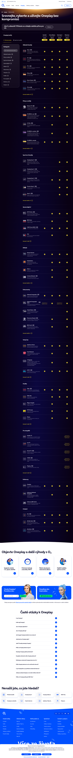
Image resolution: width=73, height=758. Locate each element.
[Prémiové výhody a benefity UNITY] (27, 566)
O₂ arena (32, 723)
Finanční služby (6, 733)
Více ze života (19, 733)
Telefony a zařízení (6, 731)
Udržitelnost (46, 731)
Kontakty (59, 723)
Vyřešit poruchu (61, 731)
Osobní (4, 1)
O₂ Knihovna (69, 1)
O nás (45, 721)
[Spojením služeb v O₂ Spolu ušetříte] (10, 566)
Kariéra (45, 736)
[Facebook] (59, 713)
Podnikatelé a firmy (12, 1)
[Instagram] (56, 713)
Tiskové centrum (47, 726)
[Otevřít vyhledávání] (62, 5)
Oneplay (4, 728)
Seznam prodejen (61, 726)
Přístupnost (46, 733)
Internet (4, 726)
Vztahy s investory (47, 723)
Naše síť (18, 736)
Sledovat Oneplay (62, 1)
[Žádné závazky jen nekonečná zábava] (45, 566)
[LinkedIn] (68, 713)
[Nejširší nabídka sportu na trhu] (63, 566)
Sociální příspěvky (20, 731)
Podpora (59, 721)
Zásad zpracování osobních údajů (23, 602)
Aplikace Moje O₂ (20, 723)
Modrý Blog (32, 728)
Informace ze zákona (48, 728)
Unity (31, 726)
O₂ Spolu (4, 721)
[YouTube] (65, 713)
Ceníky (18, 726)
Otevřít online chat (47, 596)
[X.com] (62, 713)
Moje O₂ (18, 721)
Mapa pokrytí (60, 728)
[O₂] (3, 5)
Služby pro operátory (62, 733)
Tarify (4, 723)
